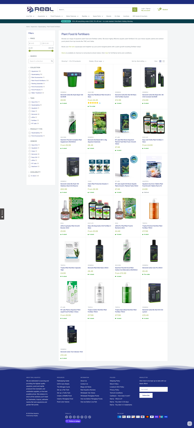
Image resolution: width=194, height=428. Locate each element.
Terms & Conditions (116, 393)
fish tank (72, 46)
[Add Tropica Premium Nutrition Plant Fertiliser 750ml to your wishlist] (162, 199)
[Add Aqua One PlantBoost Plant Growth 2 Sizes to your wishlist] (108, 68)
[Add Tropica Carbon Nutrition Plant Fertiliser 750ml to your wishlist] (108, 284)
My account (145, 10)
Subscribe (146, 395)
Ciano (89, 181)
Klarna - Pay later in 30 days (119, 402)
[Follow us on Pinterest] (82, 417)
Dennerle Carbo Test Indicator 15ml (72, 352)
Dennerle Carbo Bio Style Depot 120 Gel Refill (72, 96)
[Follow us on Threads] (74, 417)
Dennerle (63, 92)
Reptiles (84, 16)
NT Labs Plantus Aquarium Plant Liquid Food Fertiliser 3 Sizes (70, 311)
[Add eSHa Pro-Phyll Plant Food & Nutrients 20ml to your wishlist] (135, 199)
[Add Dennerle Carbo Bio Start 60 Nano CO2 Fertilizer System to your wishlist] (135, 68)
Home (28, 26)
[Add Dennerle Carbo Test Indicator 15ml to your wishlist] (81, 326)
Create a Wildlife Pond (64, 396)
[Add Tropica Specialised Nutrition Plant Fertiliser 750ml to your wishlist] (135, 284)
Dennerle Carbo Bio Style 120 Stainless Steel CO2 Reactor (70, 185)
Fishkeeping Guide (63, 381)
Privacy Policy (114, 390)
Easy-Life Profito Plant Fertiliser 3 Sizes (152, 141)
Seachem (63, 137)
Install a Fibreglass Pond (65, 399)
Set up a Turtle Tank (63, 393)
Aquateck (145, 181)
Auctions (126, 16)
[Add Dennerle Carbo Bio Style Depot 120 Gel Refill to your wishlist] (81, 68)
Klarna (64, 53)
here (106, 53)
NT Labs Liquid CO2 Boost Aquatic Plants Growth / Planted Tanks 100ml (126, 185)
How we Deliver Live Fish (89, 402)
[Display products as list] (164, 61)
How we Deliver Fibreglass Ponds (91, 399)
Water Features (71, 16)
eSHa (62, 223)
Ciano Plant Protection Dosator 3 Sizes (98, 185)
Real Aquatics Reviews (88, 390)
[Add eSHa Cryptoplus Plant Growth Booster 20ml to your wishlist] (81, 199)
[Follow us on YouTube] (85, 417)
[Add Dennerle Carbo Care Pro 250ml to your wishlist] (162, 241)
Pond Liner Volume (63, 402)
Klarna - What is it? (116, 399)
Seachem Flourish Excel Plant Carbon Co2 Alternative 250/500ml (126, 269)
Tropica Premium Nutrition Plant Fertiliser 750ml (152, 227)
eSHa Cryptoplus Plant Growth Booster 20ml (70, 227)
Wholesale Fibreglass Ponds (90, 396)
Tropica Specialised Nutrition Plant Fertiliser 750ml (126, 311)
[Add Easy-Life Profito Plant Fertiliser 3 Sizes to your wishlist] (162, 113)
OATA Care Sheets (63, 384)
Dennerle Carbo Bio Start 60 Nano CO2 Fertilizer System (125, 96)
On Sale (117, 16)
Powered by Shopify (32, 415)
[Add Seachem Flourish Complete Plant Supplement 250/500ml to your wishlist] (81, 113)
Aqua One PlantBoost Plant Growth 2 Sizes (99, 96)
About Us (84, 381)
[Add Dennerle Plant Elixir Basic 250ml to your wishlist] (108, 241)
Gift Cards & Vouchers (140, 16)
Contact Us (84, 384)
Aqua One (91, 92)
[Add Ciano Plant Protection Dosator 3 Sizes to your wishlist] (108, 157)
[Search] (134, 9)
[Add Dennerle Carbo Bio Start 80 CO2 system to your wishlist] (162, 284)
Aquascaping (42, 26)
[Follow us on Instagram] (78, 417)
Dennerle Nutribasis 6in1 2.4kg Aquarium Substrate (97, 141)
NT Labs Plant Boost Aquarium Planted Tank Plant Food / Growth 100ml (125, 142)
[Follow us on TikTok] (89, 417)
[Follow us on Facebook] (66, 417)
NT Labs (117, 137)
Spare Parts (97, 16)
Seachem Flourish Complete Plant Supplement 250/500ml (71, 141)
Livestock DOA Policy (117, 387)
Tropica (144, 223)
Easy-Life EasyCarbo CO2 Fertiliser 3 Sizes (99, 227)
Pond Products (55, 16)
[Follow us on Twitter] (70, 417)
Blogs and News (86, 387)
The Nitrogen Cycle (63, 387)
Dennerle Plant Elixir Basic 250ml (98, 268)
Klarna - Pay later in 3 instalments (121, 405)
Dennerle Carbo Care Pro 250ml (152, 268)
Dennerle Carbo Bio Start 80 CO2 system (152, 311)
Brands (108, 16)
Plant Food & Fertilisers (53, 26)
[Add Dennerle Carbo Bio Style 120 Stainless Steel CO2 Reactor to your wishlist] (81, 157)
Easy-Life (145, 137)
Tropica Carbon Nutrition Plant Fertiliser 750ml (97, 311)
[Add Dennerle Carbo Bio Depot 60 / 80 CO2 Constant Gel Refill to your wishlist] (162, 68)
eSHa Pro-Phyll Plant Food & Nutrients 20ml (124, 227)
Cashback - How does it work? (120, 396)
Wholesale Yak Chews (88, 393)
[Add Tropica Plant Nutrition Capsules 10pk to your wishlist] (81, 241)
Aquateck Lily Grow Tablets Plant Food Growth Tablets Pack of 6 (152, 185)
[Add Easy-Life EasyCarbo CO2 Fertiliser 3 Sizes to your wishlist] (108, 199)
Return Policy (114, 384)
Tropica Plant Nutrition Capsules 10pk (71, 269)
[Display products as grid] (160, 61)
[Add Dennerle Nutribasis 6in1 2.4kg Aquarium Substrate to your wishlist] (108, 113)
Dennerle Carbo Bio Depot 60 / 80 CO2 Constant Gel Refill (153, 96)
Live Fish (29, 16)
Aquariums (41, 16)
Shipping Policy (115, 381)
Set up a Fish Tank (63, 390)
